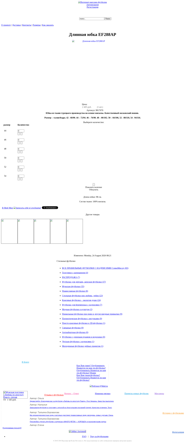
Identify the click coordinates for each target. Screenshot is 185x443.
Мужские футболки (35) (73, 286)
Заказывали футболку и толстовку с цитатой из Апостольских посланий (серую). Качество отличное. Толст (71, 408)
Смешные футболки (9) (73, 328)
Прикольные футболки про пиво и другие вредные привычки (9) (92, 314)
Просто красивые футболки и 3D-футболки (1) (83, 323)
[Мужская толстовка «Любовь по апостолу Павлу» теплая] (15, 397)
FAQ (84, 436)
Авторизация (92, 5)
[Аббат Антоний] (77, 431)
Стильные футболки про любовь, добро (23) (82, 295)
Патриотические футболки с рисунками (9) (82, 318)
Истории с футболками (173, 413)
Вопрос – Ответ (71, 393)
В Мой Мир (7, 208)
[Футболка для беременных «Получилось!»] (74, 243)
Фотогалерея (178, 432)
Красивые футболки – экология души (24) (81, 300)
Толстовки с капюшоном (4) (75, 273)
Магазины (159, 393)
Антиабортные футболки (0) (75, 332)
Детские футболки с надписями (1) (78, 341)
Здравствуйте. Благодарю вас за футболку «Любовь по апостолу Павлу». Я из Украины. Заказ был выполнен (72, 401)
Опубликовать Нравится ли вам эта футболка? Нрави (91, 371)
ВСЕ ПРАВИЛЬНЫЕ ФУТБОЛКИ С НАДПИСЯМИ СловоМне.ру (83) (95, 268)
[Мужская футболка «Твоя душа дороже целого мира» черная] (58, 243)
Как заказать (48, 25)
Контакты (26, 25)
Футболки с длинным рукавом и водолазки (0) (83, 337)
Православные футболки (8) (75, 291)
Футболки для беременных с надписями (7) (82, 305)
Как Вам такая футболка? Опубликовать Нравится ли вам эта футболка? (91, 377)
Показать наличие (93, 187)
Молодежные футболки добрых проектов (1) (82, 346)
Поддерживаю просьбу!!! (12, 428)
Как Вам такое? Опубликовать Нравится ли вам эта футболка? (91, 366)
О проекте (6, 25)
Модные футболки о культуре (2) (77, 309)
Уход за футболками (99, 436)
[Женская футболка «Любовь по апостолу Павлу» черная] (9, 243)
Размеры (37, 25)
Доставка (16, 25)
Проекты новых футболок (136, 393)
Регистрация (92, 7)
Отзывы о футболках (54, 395)
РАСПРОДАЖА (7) (71, 277)
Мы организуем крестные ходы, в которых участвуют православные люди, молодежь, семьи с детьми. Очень (71, 415)
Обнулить (93, 189)
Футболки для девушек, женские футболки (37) (84, 282)
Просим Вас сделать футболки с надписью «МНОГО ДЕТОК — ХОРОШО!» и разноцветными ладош (68, 422)
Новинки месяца (102, 393)
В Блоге (25, 362)
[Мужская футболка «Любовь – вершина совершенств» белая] (42, 243)
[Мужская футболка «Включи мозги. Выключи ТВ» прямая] (25, 243)
